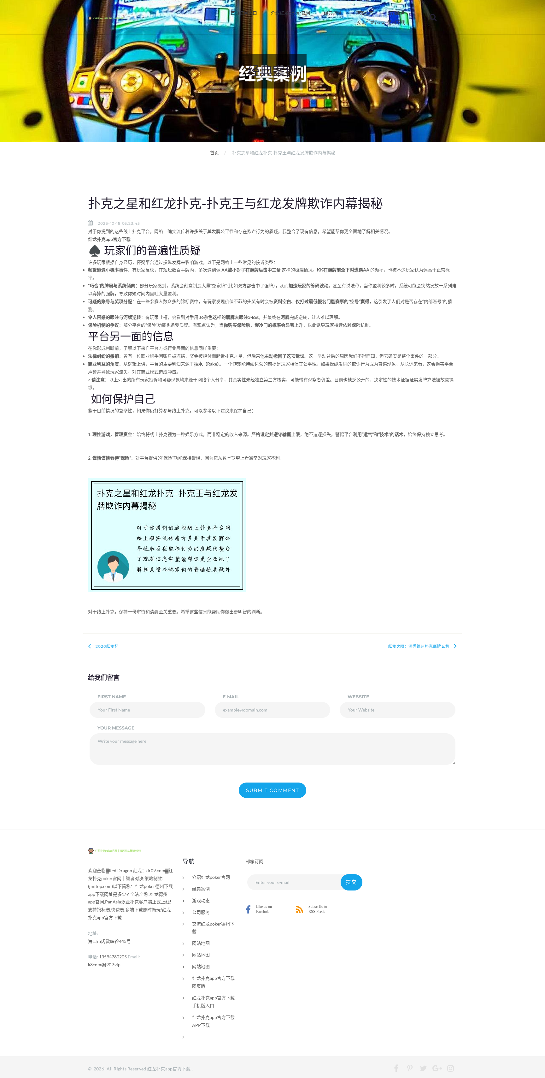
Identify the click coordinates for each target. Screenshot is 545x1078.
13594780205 (113, 956)
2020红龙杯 (107, 646)
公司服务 (396, 13)
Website (358, 697)
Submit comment (272, 790)
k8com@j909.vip (104, 964)
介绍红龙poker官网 (290, 13)
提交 (351, 882)
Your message (115, 728)
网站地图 (201, 943)
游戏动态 (364, 13)
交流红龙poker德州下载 (381, 22)
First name (111, 697)
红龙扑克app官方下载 (169, 1068)
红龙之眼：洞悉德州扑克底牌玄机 (418, 646)
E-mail (231, 697)
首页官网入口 (244, 13)
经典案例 (333, 13)
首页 (214, 152)
